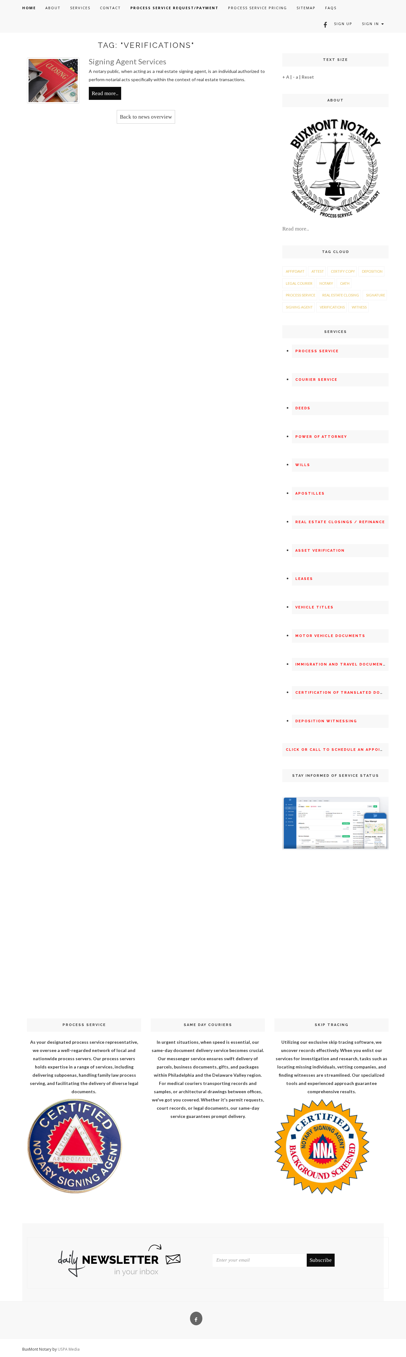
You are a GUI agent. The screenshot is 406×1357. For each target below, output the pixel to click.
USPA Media (69, 1349)
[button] (29, 8)
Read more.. (105, 93)
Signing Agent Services (127, 61)
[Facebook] (323, 24)
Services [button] (80, 7)
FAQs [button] (331, 7)
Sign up (343, 23)
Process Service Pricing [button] (257, 7)
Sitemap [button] (306, 7)
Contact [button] (110, 7)
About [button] (53, 7)
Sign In (371, 23)
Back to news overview (146, 117)
